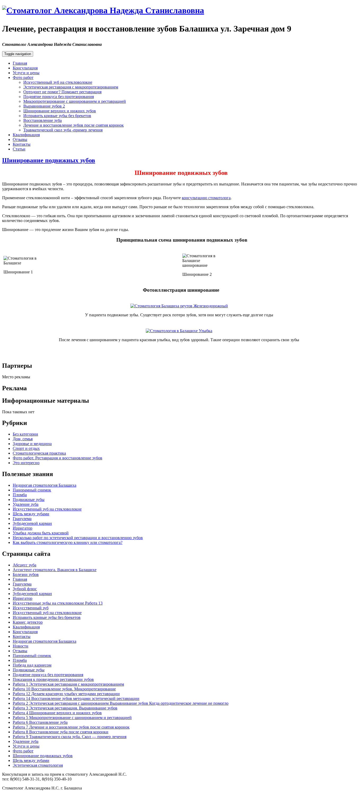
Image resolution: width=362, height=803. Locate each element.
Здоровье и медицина (32, 443)
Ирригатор (22, 528)
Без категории (25, 434)
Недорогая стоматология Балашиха (44, 485)
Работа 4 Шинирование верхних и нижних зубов (57, 713)
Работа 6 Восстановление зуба (40, 722)
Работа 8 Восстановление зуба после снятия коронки (60, 732)
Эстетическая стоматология (38, 765)
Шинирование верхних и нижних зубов (59, 111)
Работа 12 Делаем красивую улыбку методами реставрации (66, 693)
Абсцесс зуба (24, 565)
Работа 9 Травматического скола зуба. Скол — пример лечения (69, 736)
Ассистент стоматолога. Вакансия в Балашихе (54, 569)
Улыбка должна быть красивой (41, 533)
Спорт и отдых (26, 448)
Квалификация (26, 134)
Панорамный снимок (32, 490)
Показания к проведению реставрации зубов (53, 679)
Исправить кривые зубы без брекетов (57, 115)
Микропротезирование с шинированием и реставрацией (74, 101)
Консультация (25, 68)
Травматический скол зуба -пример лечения (63, 130)
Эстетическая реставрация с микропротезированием (70, 87)
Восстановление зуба (42, 120)
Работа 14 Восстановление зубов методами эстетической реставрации (76, 698)
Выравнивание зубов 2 (44, 106)
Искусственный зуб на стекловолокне (57, 82)
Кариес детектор (28, 622)
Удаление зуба (25, 504)
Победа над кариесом (32, 665)
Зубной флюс (25, 589)
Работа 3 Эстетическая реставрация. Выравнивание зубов (65, 708)
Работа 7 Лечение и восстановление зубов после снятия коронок (71, 727)
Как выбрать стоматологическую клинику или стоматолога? (67, 542)
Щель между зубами (31, 514)
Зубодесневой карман (32, 523)
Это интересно (26, 462)
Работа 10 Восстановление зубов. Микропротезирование (64, 689)
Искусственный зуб (30, 608)
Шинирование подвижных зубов (48, 160)
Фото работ (23, 77)
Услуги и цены (26, 72)
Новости (20, 646)
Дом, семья (23, 439)
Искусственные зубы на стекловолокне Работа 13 (58, 603)
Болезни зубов (26, 574)
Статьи (19, 149)
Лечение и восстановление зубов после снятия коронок (73, 125)
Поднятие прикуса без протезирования (58, 96)
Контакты (21, 144)
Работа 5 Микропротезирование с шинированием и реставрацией (72, 717)
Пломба (20, 495)
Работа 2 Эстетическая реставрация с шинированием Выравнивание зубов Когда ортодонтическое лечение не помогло (120, 703)
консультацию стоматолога (206, 198)
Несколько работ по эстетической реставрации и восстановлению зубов (78, 537)
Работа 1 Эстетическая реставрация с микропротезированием (68, 684)
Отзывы (20, 139)
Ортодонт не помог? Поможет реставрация (62, 92)
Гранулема (22, 518)
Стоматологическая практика (39, 453)
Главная (20, 63)
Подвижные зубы (29, 499)
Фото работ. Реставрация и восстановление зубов (57, 458)
